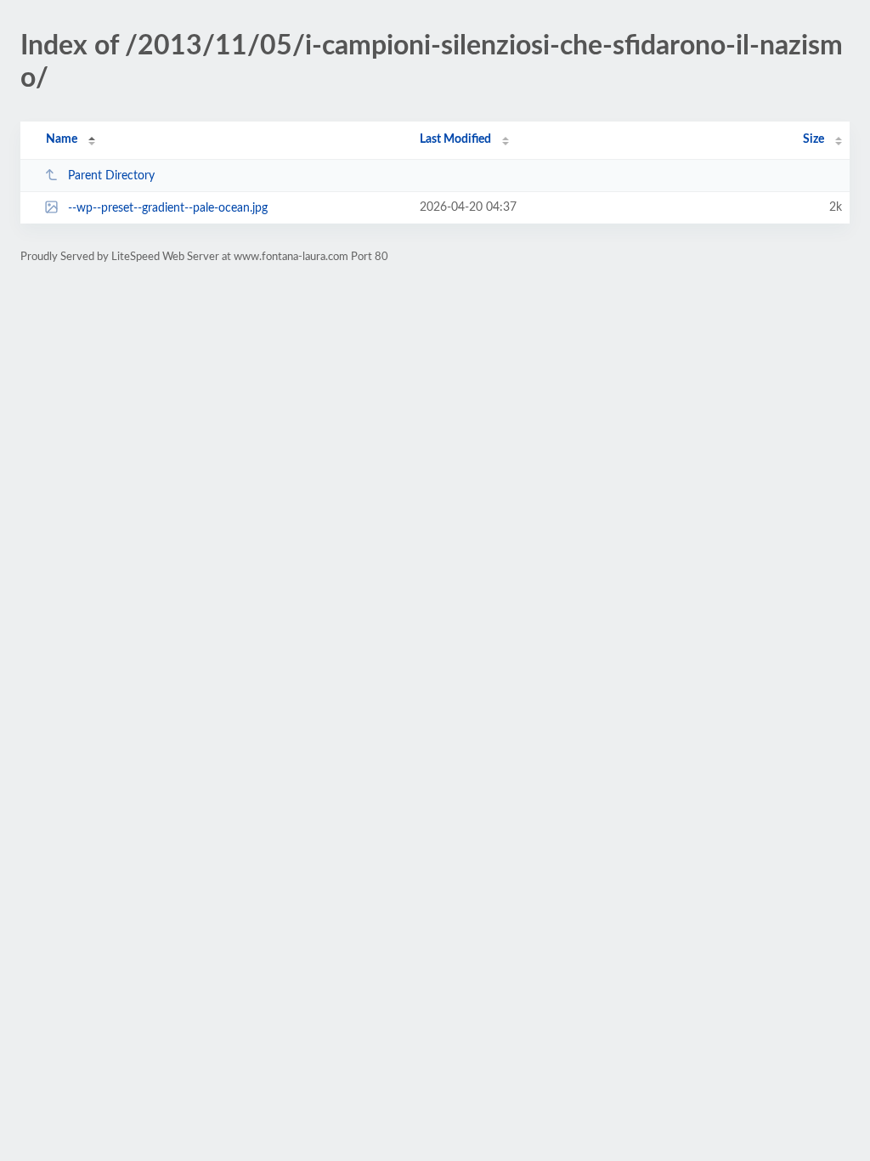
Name (61, 139)
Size (813, 139)
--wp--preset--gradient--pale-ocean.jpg (168, 208)
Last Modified (455, 139)
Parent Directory (111, 176)
